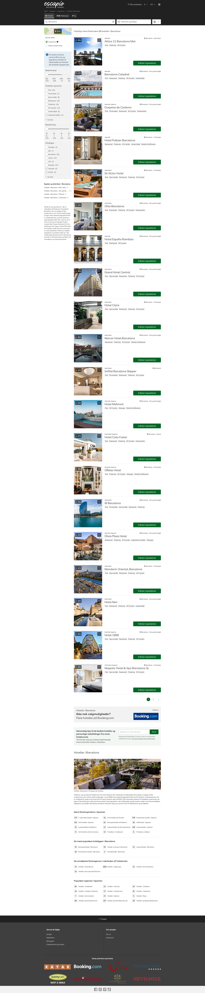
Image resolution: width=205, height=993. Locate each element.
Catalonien (61, 11)
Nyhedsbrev (51, 938)
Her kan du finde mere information (143, 739)
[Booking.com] (87, 967)
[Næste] (158, 699)
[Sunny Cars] (58, 978)
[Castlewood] (117, 978)
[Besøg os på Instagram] (100, 989)
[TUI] (117, 967)
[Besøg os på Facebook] (95, 989)
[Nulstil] (113, 21)
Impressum (110, 938)
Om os (108, 934)
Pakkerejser (65, 16)
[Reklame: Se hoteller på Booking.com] (145, 716)
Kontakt (49, 934)
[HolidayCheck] (147, 967)
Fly (75, 16)
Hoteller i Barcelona (73, 11)
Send (154, 732)
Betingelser (50, 941)
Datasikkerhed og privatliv (55, 944)
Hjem (46, 11)
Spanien (52, 11)
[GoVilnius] (147, 979)
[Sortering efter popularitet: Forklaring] (57, 41)
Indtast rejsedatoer (147, 63)
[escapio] (54, 4)
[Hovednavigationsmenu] (159, 4)
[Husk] (99, 40)
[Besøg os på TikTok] (109, 989)
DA (151, 4)
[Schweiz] (87, 979)
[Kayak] (58, 966)
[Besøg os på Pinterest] (104, 989)
